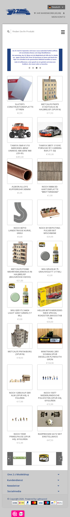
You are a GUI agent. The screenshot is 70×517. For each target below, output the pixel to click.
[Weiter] (61, 458)
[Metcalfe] (19, 458)
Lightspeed (42, 499)
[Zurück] (9, 458)
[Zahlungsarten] (15, 502)
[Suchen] (8, 31)
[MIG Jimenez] (44, 458)
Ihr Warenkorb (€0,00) (48, 13)
